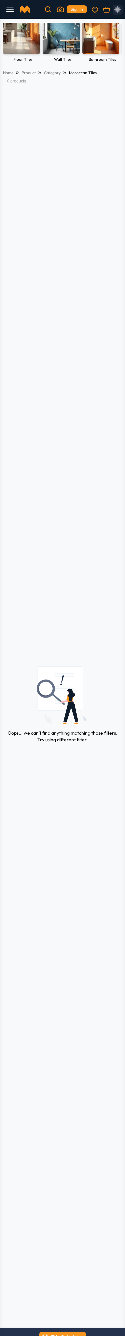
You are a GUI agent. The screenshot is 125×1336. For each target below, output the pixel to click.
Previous (11, 43)
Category (52, 72)
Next (113, 43)
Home (8, 72)
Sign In (77, 9)
